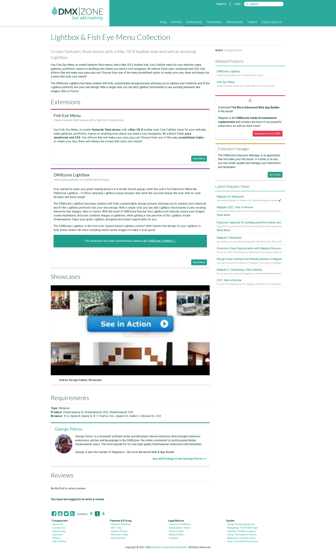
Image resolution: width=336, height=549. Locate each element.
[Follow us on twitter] (66, 513)
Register (221, 3)
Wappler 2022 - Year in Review (235, 207)
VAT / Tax (116, 527)
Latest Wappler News (232, 186)
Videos (252, 22)
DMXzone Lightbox (228, 71)
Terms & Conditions (180, 524)
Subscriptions (271, 22)
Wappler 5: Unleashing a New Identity (239, 269)
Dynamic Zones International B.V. (170, 547)
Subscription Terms (179, 527)
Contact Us (58, 527)
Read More (199, 158)
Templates (214, 22)
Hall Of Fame (59, 541)
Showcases (234, 22)
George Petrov (68, 428)
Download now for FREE (267, 133)
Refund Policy (176, 534)
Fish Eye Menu (226, 82)
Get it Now (275, 174)
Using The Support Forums (242, 534)
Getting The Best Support (241, 531)
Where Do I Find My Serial (241, 537)
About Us (57, 524)
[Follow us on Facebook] (54, 513)
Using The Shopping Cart (241, 524)
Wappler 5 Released (229, 237)
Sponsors (57, 534)
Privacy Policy (176, 531)
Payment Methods (121, 524)
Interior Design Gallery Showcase (80, 380)
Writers (56, 537)
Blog (163, 22)
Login (237, 3)
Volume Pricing (119, 531)
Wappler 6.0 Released (230, 196)
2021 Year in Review (229, 280)
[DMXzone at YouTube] (60, 513)
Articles (176, 22)
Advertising (58, 531)
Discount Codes (119, 534)
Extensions (194, 22)
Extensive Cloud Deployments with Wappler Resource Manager (250, 248)
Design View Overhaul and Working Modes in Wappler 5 (250, 259)
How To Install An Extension (242, 541)
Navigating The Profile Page (242, 527)
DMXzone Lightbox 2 (162, 241)
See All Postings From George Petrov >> (180, 458)
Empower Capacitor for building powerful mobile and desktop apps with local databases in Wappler (250, 222)
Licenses (173, 537)
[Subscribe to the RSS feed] (72, 513)
